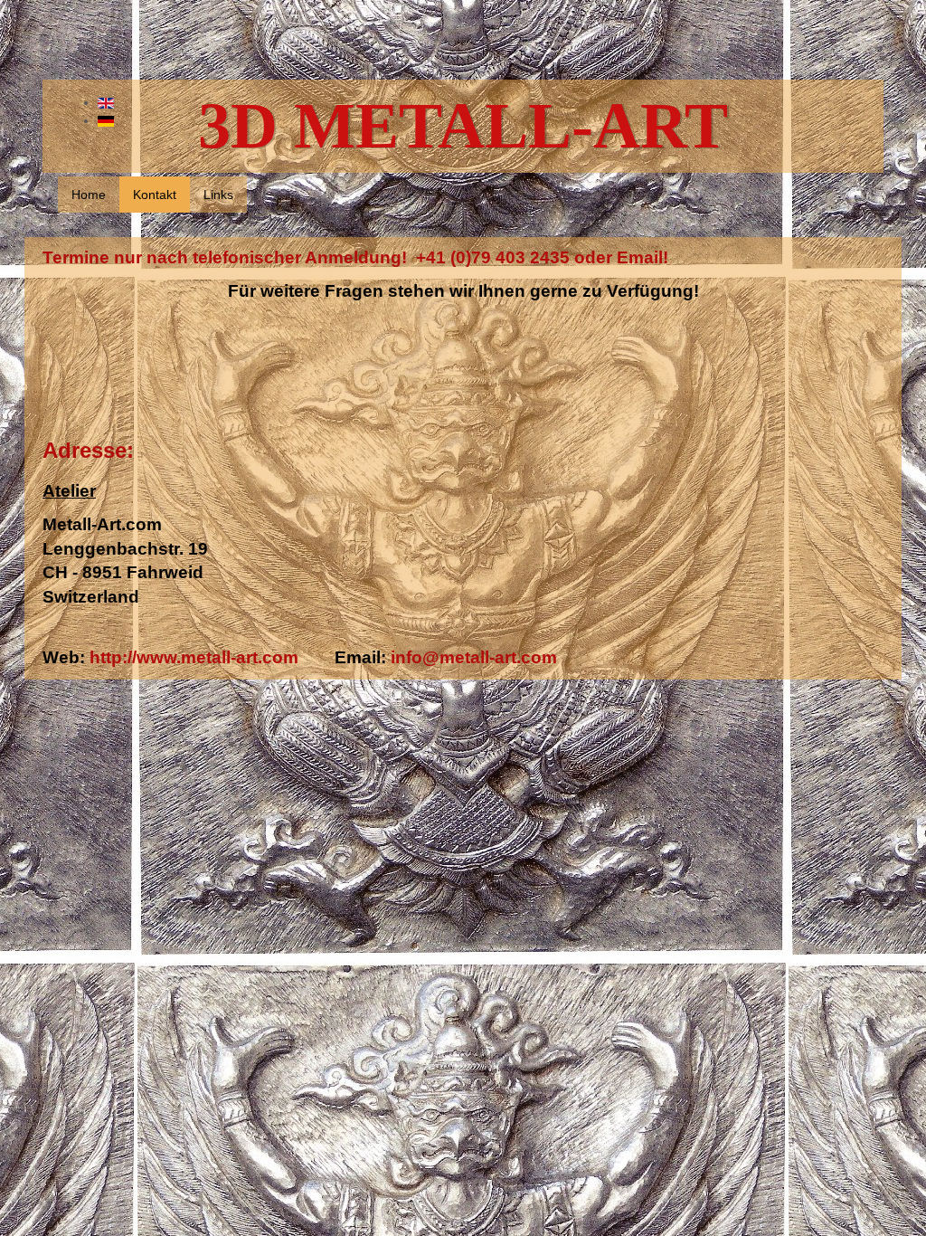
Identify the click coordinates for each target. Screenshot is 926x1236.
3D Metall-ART (463, 126)
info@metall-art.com (471, 657)
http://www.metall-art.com (194, 657)
